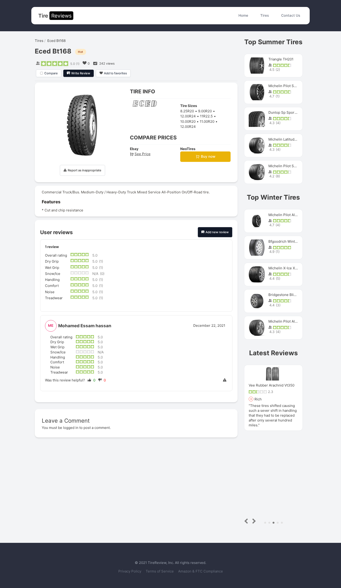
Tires (264, 15)
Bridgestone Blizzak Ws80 (289, 294)
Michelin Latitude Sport (287, 139)
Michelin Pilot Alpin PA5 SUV (291, 215)
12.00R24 (188, 116)
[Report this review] (225, 380)
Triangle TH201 (280, 59)
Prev (247, 521)
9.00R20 (205, 111)
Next (253, 521)
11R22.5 (206, 116)
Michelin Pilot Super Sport (290, 166)
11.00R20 (207, 121)
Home (243, 15)
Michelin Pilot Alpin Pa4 (287, 321)
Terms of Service (160, 571)
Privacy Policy (130, 571)
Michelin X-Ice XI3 (283, 268)
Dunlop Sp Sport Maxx (286, 112)
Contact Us (290, 15)
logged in (70, 427)
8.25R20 (187, 111)
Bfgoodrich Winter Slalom (289, 241)
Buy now (208, 156)
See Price (143, 154)
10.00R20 (188, 121)
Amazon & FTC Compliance (200, 571)
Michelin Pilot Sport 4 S (287, 86)
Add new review (217, 232)
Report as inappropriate (84, 170)
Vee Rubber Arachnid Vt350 (271, 385)
